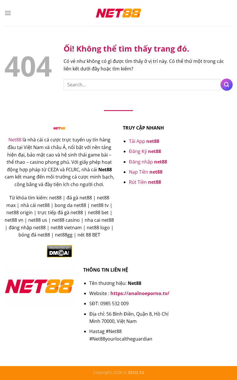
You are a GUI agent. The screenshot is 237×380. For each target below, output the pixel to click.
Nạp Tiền (145, 172)
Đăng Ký (145, 151)
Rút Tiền (145, 182)
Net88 (14, 140)
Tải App (144, 141)
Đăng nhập (148, 162)
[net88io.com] (118, 13)
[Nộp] (227, 85)
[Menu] (7, 13)
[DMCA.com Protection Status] (59, 251)
